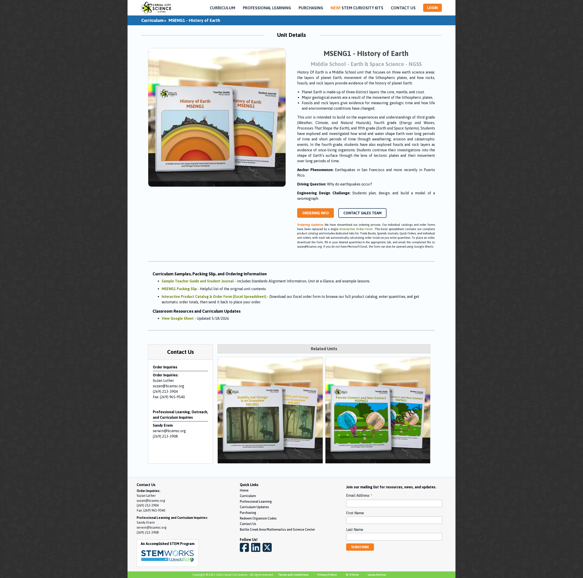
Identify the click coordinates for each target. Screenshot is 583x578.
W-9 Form (352, 574)
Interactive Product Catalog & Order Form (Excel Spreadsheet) (214, 296)
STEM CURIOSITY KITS (357, 7)
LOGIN (432, 8)
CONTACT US (403, 7)
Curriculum (152, 20)
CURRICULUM (222, 7)
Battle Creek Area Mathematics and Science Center (277, 529)
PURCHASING (311, 7)
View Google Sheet (178, 318)
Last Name (354, 529)
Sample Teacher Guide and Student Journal (198, 281)
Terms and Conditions (293, 574)
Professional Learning (256, 501)
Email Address (359, 496)
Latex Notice (377, 574)
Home (244, 490)
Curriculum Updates (254, 507)
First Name (355, 513)
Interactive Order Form (356, 229)
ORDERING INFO (315, 213)
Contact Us (248, 524)
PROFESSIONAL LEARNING (267, 7)
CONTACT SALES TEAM (362, 213)
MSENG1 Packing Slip (179, 289)
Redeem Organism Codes (258, 518)
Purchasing (248, 513)
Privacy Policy (327, 574)
